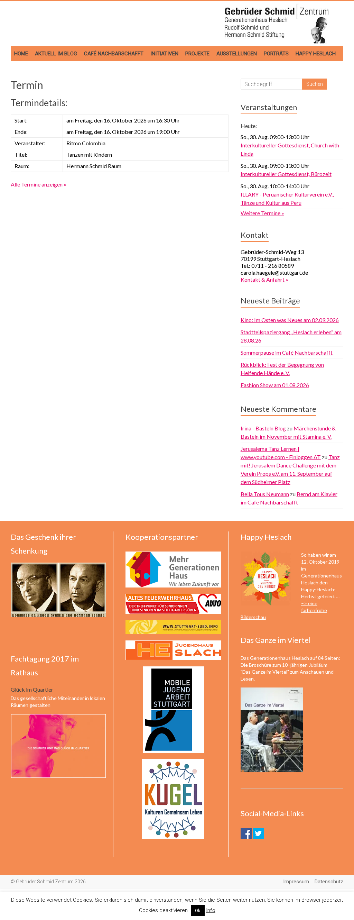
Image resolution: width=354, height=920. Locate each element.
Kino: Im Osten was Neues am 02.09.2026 (290, 320)
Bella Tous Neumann (265, 494)
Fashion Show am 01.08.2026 (275, 385)
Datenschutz (329, 881)
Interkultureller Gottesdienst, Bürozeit (286, 174)
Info (210, 910)
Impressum (296, 881)
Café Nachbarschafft (113, 54)
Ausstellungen (236, 54)
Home (21, 54)
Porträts (276, 54)
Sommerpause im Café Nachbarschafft (287, 352)
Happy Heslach (316, 54)
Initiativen (164, 54)
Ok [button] (198, 910)
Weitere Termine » (262, 213)
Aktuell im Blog (56, 54)
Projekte (197, 54)
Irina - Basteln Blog (263, 428)
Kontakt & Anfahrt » (264, 279)
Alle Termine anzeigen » (38, 184)
